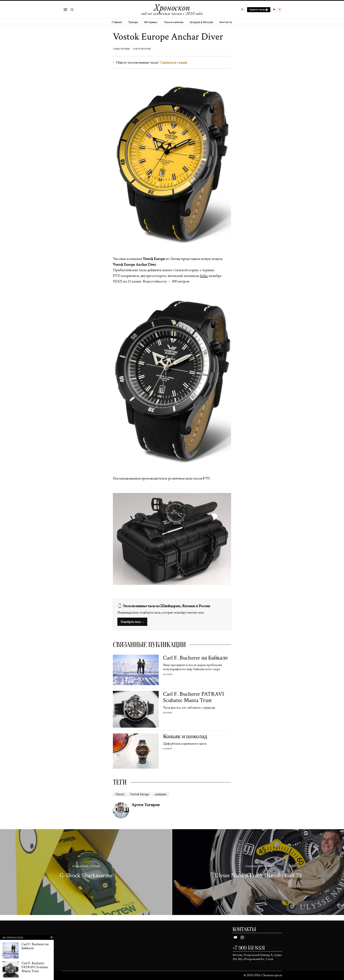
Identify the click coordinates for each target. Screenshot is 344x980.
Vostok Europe (139, 794)
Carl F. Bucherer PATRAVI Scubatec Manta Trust (193, 697)
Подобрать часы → (132, 622)
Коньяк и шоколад (185, 736)
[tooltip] (274, 9)
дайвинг (161, 794)
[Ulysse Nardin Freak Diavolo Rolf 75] (258, 872)
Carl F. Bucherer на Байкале (195, 658)
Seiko (204, 275)
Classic (120, 794)
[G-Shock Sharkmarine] (86, 872)
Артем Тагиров (146, 805)
